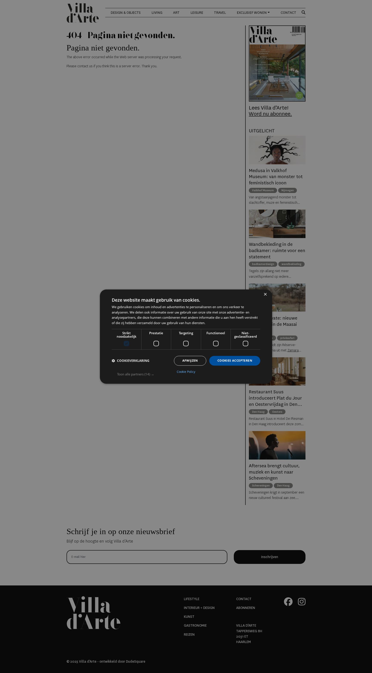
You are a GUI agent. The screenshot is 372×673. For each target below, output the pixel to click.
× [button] (265, 294)
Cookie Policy (186, 372)
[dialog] (186, 336)
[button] (188, 374)
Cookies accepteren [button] (234, 360)
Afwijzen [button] (190, 360)
